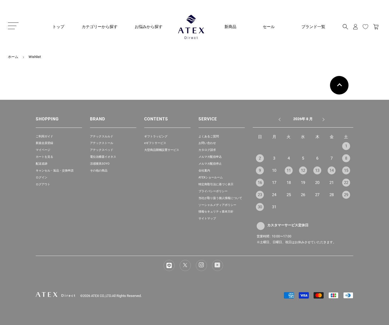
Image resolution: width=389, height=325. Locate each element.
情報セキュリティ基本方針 (215, 211)
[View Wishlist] (365, 26)
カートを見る (44, 157)
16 (260, 182)
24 (274, 194)
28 (331, 194)
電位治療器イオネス (103, 157)
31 (274, 207)
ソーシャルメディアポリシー (217, 205)
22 (346, 182)
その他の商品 (98, 170)
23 (260, 194)
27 (317, 194)
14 (331, 170)
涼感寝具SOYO (100, 163)
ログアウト (43, 184)
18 (289, 182)
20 (317, 182)
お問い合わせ (207, 143)
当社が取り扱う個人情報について (220, 198)
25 (289, 194)
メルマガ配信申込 (210, 157)
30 (260, 207)
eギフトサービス (155, 143)
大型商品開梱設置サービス (161, 150)
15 (346, 170)
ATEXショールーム (210, 177)
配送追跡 (41, 163)
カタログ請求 (207, 150)
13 (317, 170)
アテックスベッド (101, 150)
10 (274, 170)
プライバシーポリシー (213, 191)
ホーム (13, 57)
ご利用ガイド (44, 136)
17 (274, 182)
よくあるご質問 (208, 136)
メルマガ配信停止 (210, 163)
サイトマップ (207, 218)
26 (303, 194)
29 (346, 194)
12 (303, 170)
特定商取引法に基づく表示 (215, 184)
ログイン (41, 177)
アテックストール (101, 143)
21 (331, 182)
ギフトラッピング (156, 136)
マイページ (43, 150)
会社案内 (204, 170)
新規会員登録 (44, 143)
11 (289, 170)
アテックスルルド (101, 136)
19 (303, 182)
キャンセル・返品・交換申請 (55, 170)
